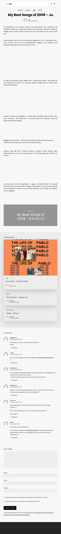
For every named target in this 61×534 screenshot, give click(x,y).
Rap (34, 10)
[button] (54, 3)
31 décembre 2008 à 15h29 (16, 402)
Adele (26, 80)
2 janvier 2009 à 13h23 (15, 424)
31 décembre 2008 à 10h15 (16, 369)
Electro (20, 10)
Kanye (6, 140)
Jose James (48, 151)
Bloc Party (44, 184)
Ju (29, 19)
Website (6, 488)
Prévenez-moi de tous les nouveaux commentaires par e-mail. (22, 501)
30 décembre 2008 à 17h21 (16, 354)
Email (5, 480)
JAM (11, 151)
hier (22, 31)
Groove (28, 10)
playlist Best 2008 (32, 430)
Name (6, 473)
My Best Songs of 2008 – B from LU (30, 215)
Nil (34, 116)
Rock (40, 10)
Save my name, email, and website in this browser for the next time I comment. (26, 497)
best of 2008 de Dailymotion (45, 357)
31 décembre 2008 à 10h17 (16, 387)
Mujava (35, 40)
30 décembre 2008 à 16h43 (16, 339)
